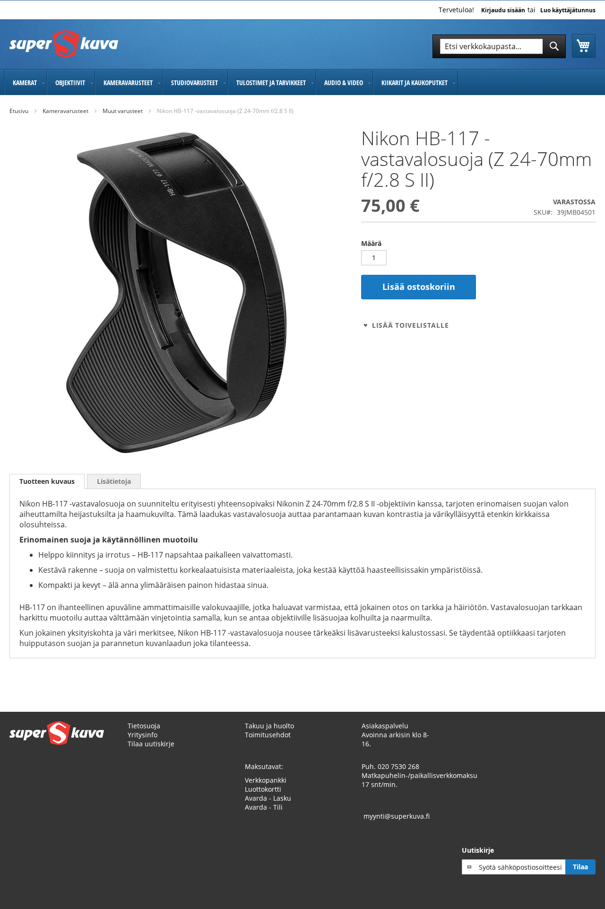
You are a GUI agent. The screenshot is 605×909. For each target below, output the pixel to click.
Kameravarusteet (65, 111)
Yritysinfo (142, 734)
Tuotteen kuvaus (47, 481)
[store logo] (63, 43)
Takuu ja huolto (269, 725)
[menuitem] (25, 82)
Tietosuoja (144, 725)
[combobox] (499, 46)
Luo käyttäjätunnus (568, 10)
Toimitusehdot (268, 734)
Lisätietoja (114, 481)
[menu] (302, 82)
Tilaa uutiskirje (151, 743)
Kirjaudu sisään (503, 10)
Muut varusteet (123, 111)
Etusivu (18, 111)
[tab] (47, 481)
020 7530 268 (398, 766)
